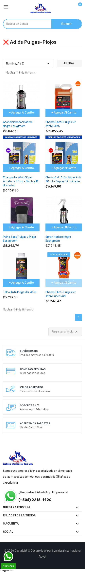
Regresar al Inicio (65, 332)
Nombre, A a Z (28, 63)
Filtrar (69, 63)
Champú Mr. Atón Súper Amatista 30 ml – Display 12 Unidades (21, 181)
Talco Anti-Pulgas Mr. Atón (20, 292)
